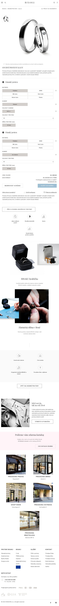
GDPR (17, 564)
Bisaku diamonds (35, 566)
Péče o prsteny (35, 553)
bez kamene (15, 154)
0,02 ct (8, 111)
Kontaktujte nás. (52, 182)
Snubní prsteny (12, 8)
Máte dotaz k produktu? (8, 192)
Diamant (15, 104)
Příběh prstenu (20, 556)
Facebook (50, 603)
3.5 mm (9, 125)
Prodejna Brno (49, 556)
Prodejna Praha (49, 553)
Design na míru (5, 561)
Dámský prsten (11, 82)
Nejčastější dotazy (21, 561)
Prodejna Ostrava (50, 558)
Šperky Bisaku (5, 558)
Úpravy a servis (35, 556)
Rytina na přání (35, 558)
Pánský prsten (11, 132)
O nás (17, 553)
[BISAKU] (29, 2)
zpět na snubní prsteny (29, 386)
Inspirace (18, 558)
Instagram (56, 603)
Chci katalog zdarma (45, 446)
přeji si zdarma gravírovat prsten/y (19, 209)
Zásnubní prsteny (5, 553)
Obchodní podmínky (50, 564)
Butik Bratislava (49, 561)
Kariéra (47, 566)
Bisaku (4, 8)
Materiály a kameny (36, 564)
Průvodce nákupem (36, 561)
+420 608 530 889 (10, 580)
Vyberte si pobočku (42, 421)
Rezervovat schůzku (13, 186)
